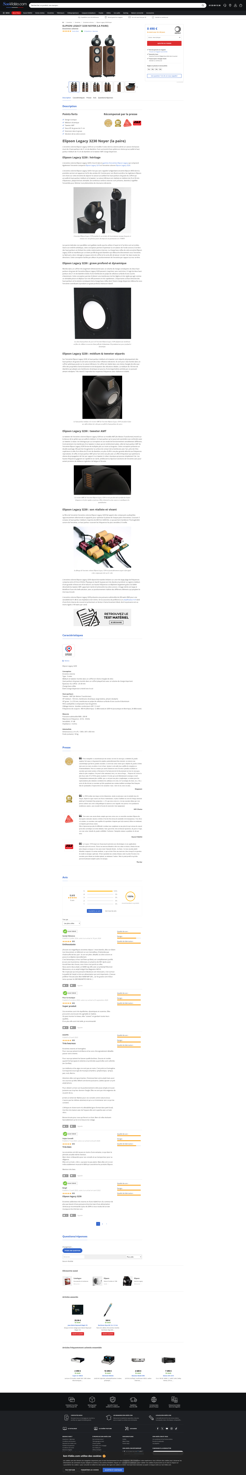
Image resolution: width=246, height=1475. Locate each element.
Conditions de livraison (69, 1441)
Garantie (69, 1443)
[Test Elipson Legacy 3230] (102, 617)
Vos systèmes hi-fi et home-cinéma (162, 1439)
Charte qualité (96, 1443)
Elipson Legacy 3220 (123, 165)
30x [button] (156, 69)
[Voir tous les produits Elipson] (178, 30)
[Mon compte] (235, 5)
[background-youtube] (167, 1428)
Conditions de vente (68, 1448)
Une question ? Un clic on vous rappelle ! (164, 76)
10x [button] (149, 69)
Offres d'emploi (96, 1450)
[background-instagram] (171, 1428)
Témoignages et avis (98, 1441)
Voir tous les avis (110, 911)
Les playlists (156, 1443)
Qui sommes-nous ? (98, 1439)
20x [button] (153, 69)
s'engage (99, 1445)
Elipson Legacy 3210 (93, 165)
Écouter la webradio (158, 1441)
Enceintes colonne (88, 22)
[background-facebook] (158, 1428)
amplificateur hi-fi (129, 600)
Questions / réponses (68, 1439)
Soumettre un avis (94, 911)
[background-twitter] (162, 1428)
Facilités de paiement (68, 1445)
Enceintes (69, 22)
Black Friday (126, 1441)
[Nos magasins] (230, 5)
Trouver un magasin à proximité (158, 52)
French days (126, 1443)
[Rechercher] (202, 5)
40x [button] (160, 69)
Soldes (124, 1439)
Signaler (80, 985)
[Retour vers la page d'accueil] (14, 5)
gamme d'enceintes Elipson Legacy (115, 163)
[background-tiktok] (176, 1428)
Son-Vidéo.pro (96, 1448)
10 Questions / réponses (91, 31)
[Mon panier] (240, 5)
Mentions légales (67, 1450)
